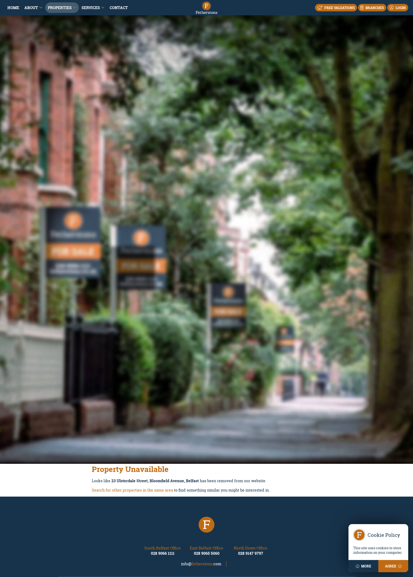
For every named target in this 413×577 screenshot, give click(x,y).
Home (13, 7)
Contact (119, 7)
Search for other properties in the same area (132, 490)
